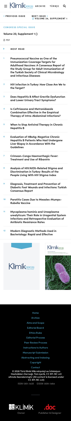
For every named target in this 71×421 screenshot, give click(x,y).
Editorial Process (35, 337)
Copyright (35, 362)
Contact (35, 367)
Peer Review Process (35, 342)
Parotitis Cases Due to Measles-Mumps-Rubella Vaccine (36, 201)
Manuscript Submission (35, 352)
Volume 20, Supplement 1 (51, 18)
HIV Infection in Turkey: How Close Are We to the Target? (37, 86)
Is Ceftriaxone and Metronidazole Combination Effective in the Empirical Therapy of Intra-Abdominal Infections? (35, 112)
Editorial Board (35, 327)
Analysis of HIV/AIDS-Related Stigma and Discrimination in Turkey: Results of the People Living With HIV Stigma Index (36, 171)
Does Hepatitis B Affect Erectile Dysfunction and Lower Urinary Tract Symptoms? (37, 98)
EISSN (40, 383)
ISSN (20, 383)
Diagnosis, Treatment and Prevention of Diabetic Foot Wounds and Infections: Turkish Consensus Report (38, 187)
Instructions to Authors (35, 347)
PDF (8, 39)
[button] (64, 6)
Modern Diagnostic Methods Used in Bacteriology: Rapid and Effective (33, 232)
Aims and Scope (35, 322)
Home (35, 312)
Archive (40, 5)
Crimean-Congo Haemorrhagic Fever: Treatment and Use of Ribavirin (34, 157)
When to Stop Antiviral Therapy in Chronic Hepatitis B (36, 126)
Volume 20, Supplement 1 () (20, 33)
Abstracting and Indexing (35, 357)
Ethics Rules (35, 332)
